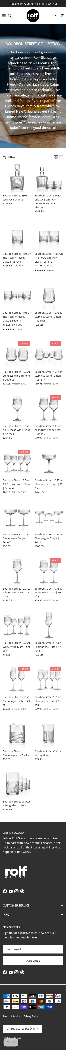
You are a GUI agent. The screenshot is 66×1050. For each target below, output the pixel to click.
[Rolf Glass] (33, 15)
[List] (61, 157)
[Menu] (4, 15)
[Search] (11, 15)
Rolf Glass (16, 1037)
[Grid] (56, 157)
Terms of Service (11, 1016)
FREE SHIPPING (17, 3)
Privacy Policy (31, 1016)
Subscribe (33, 960)
